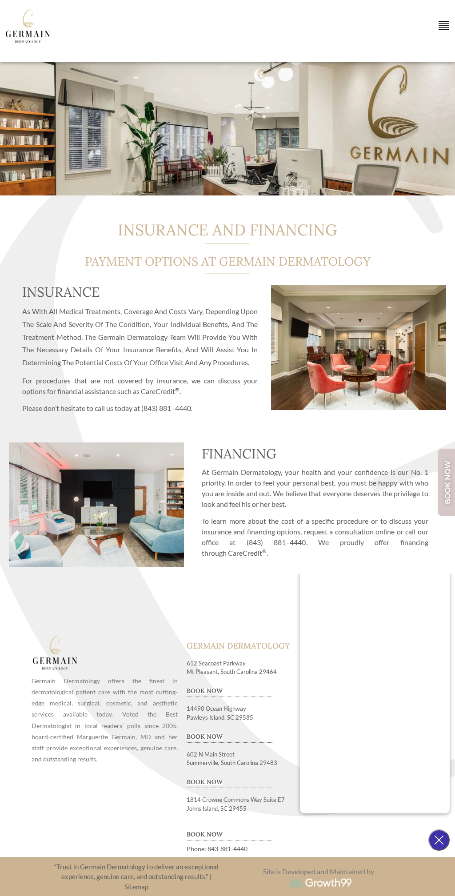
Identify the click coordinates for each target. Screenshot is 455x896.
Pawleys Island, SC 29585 (220, 717)
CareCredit (247, 553)
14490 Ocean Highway (216, 708)
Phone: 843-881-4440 (217, 848)
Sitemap (136, 887)
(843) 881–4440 (166, 408)
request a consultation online (349, 531)
